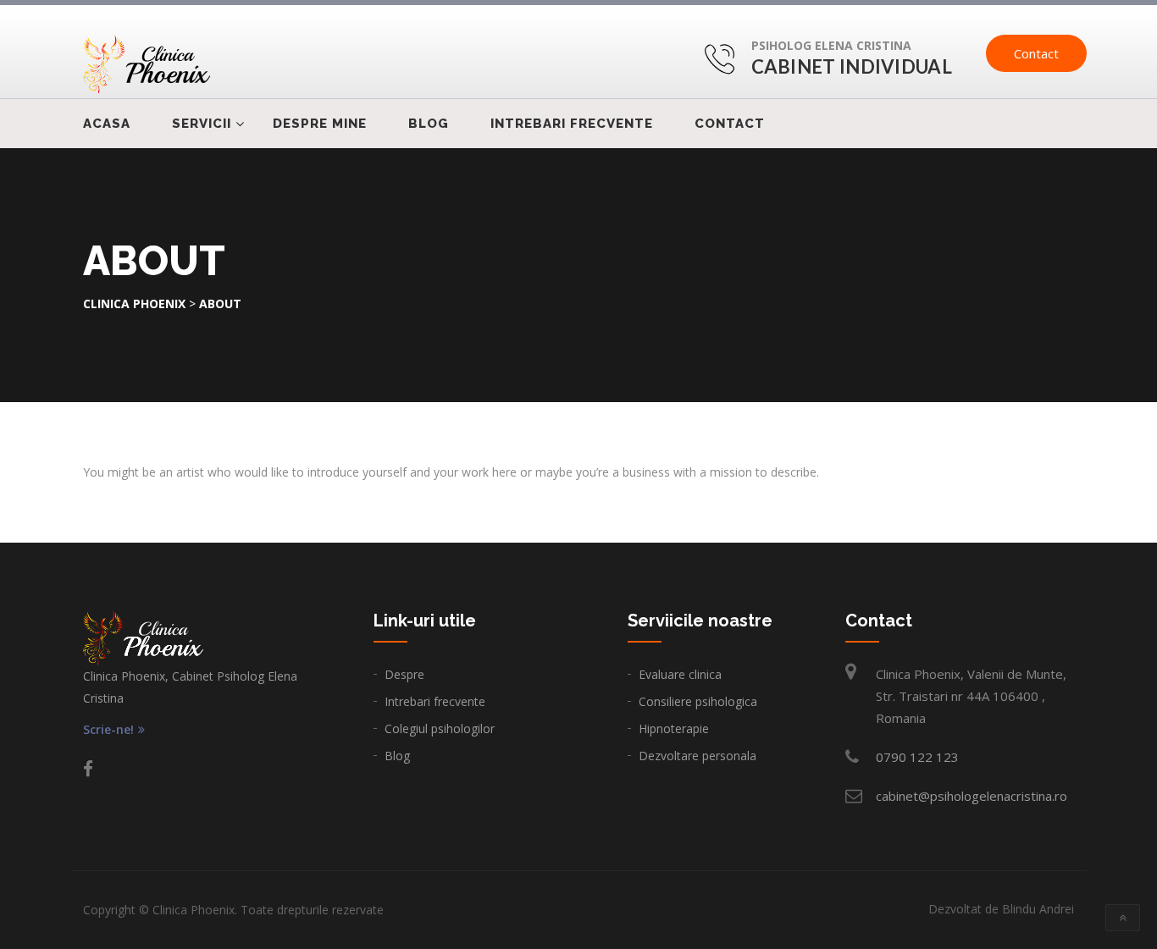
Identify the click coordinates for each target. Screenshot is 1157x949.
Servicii (201, 123)
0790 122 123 (917, 756)
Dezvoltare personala (697, 756)
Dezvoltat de (1001, 909)
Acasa (106, 123)
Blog (428, 123)
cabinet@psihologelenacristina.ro (971, 795)
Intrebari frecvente (571, 123)
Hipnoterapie (674, 728)
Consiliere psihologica (698, 701)
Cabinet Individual (851, 66)
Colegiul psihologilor (440, 728)
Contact (1036, 53)
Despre (404, 674)
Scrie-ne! (108, 729)
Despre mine (320, 123)
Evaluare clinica (680, 674)
